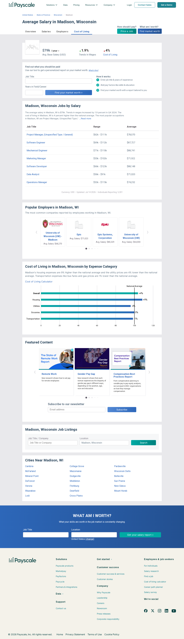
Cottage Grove (77, 466)
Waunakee (30, 490)
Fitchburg (74, 486)
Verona (28, 486)
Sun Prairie (119, 481)
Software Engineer (36, 142)
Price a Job (127, 31)
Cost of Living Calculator (38, 281)
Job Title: (29, 76)
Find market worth (150, 31)
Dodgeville (75, 476)
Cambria (29, 466)
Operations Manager (37, 182)
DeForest (30, 481)
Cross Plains (76, 495)
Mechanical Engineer (37, 150)
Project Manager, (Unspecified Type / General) (50, 134)
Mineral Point (32, 476)
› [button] (148, 232)
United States (27, 15)
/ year (54, 51)
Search (143, 442)
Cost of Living (110, 54)
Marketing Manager (36, 158)
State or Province (43, 15)
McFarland (30, 471)
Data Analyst (33, 174)
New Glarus (120, 486)
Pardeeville (120, 466)
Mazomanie (76, 471)
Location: (75, 529)
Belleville (118, 476)
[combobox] (94, 534)
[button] (30, 31)
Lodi (27, 495)
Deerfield (74, 490)
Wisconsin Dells (122, 471)
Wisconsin (58, 15)
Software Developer (37, 166)
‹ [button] (36, 232)
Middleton (75, 481)
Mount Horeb (120, 490)
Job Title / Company (38, 438)
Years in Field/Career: (36, 86)
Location (84, 438)
